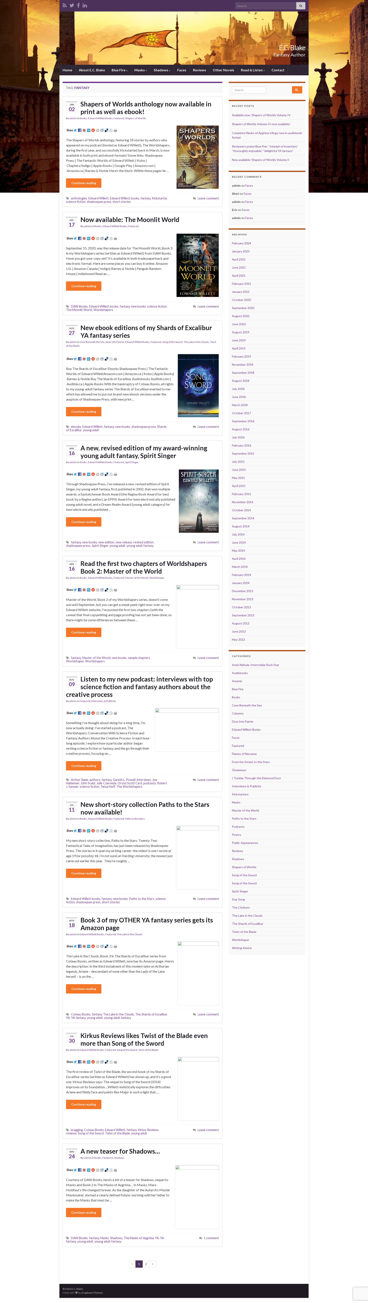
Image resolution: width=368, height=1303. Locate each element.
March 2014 (240, 566)
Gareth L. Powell (124, 780)
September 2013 (243, 615)
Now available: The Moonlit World (129, 219)
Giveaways (239, 770)
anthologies (79, 198)
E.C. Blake (292, 47)
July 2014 (238, 534)
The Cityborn (241, 907)
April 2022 (239, 259)
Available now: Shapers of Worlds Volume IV (261, 115)
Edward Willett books (124, 198)
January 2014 (241, 583)
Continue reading (83, 183)
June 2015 (239, 469)
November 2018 (242, 364)
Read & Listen (252, 70)
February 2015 (241, 494)
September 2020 (243, 308)
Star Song (238, 899)
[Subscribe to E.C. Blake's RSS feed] (65, 4)
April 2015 (239, 486)
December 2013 (242, 591)
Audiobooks (240, 673)
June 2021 (239, 267)
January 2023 (241, 251)
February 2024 (241, 243)
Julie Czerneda (106, 783)
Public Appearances (245, 843)
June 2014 (239, 542)
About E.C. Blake (92, 70)
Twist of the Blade (148, 1049)
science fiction (76, 201)
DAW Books (79, 306)
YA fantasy (78, 1017)
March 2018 (240, 405)
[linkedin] (85, 4)
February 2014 (241, 575)
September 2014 (243, 518)
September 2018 (243, 372)
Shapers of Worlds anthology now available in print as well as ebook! (145, 107)
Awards (237, 681)
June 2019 (239, 340)
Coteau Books (81, 1014)
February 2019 (241, 356)
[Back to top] (358, 1277)
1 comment (211, 1238)
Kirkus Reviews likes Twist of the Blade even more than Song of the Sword (144, 1039)
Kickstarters (240, 794)
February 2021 (241, 283)
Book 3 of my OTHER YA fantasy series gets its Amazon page (146, 923)
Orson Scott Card (130, 783)
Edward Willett (98, 198)
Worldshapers (103, 310)
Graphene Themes (92, 1292)
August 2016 (240, 429)
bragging (77, 1130)
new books (138, 306)
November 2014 (242, 502)
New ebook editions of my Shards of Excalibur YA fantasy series (146, 331)
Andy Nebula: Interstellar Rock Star (255, 665)
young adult (91, 430)
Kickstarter (159, 198)
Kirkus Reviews (148, 1130)
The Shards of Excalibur (151, 1014)
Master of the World (136, 577)
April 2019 (239, 348)
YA (68, 1017)
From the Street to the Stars (251, 762)
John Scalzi (87, 783)
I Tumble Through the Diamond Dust (256, 778)
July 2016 (238, 437)
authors (94, 780)
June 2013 (239, 631)
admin (73, 118)
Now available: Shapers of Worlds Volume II (260, 160)
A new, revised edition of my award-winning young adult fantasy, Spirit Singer (143, 451)
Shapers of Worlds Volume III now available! (261, 124)
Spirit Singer (132, 462)
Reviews (199, 70)
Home (67, 70)
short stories (122, 201)
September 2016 (243, 421)
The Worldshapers (129, 786)
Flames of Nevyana (244, 754)
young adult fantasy (140, 545)
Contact (278, 70)
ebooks (76, 426)
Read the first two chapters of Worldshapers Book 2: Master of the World (143, 567)
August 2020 (240, 316)
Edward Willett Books (100, 118)
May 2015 (238, 478)
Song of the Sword (172, 342)
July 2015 (238, 461)
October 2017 (241, 413)
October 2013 (241, 607)
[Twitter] (71, 4)
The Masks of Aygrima (139, 1238)
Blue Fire (119, 70)
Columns (238, 713)
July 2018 (238, 389)
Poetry (236, 834)
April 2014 (239, 558)
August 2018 (240, 380)
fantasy (146, 198)
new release (124, 542)
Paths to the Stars (135, 818)
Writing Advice (242, 948)
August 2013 (240, 623)
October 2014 (241, 510)
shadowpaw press (99, 201)
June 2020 (239, 324)
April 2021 (239, 275)
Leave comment (208, 198)
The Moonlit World (79, 310)
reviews (71, 1133)
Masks (139, 70)
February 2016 (241, 445)
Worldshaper (156, 577)
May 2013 (238, 639)
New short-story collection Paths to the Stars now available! (144, 808)
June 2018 (239, 397)
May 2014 (238, 550)
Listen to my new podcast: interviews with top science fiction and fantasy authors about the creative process (139, 686)
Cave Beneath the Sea (92, 342)
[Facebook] (78, 4)
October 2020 (241, 300)
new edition (106, 542)
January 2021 (241, 292)
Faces (181, 70)
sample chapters (139, 658)
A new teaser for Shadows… (120, 1151)
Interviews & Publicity (103, 701)
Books (83, 118)
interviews (144, 780)
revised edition (143, 542)
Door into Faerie (114, 342)
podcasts (149, 783)
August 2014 (240, 526)
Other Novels (223, 70)
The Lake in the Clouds (196, 342)
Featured (119, 118)
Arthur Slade (79, 780)
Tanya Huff (108, 786)
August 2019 (240, 332)
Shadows (161, 70)
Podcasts (238, 826)
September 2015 (243, 453)
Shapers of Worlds (135, 118)
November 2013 (242, 599)
